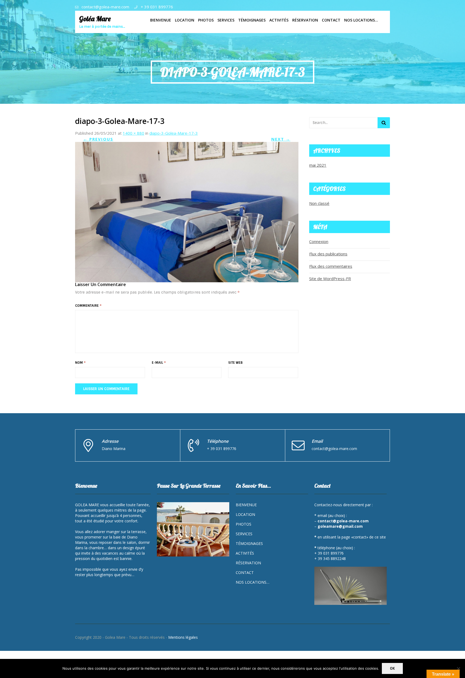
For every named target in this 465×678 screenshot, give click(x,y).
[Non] (458, 668)
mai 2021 (317, 165)
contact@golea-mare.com (105, 6)
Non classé (319, 203)
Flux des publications (328, 253)
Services (244, 533)
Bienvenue (246, 504)
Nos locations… (252, 582)
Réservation (248, 562)
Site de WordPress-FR (330, 278)
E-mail (159, 363)
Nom (80, 363)
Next (280, 139)
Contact (245, 572)
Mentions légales (183, 637)
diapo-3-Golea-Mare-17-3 (173, 133)
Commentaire (88, 306)
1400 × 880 (133, 133)
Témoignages (249, 543)
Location (245, 514)
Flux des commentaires (330, 266)
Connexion (318, 241)
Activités (245, 553)
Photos (243, 524)
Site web (235, 363)
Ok (392, 668)
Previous (98, 139)
